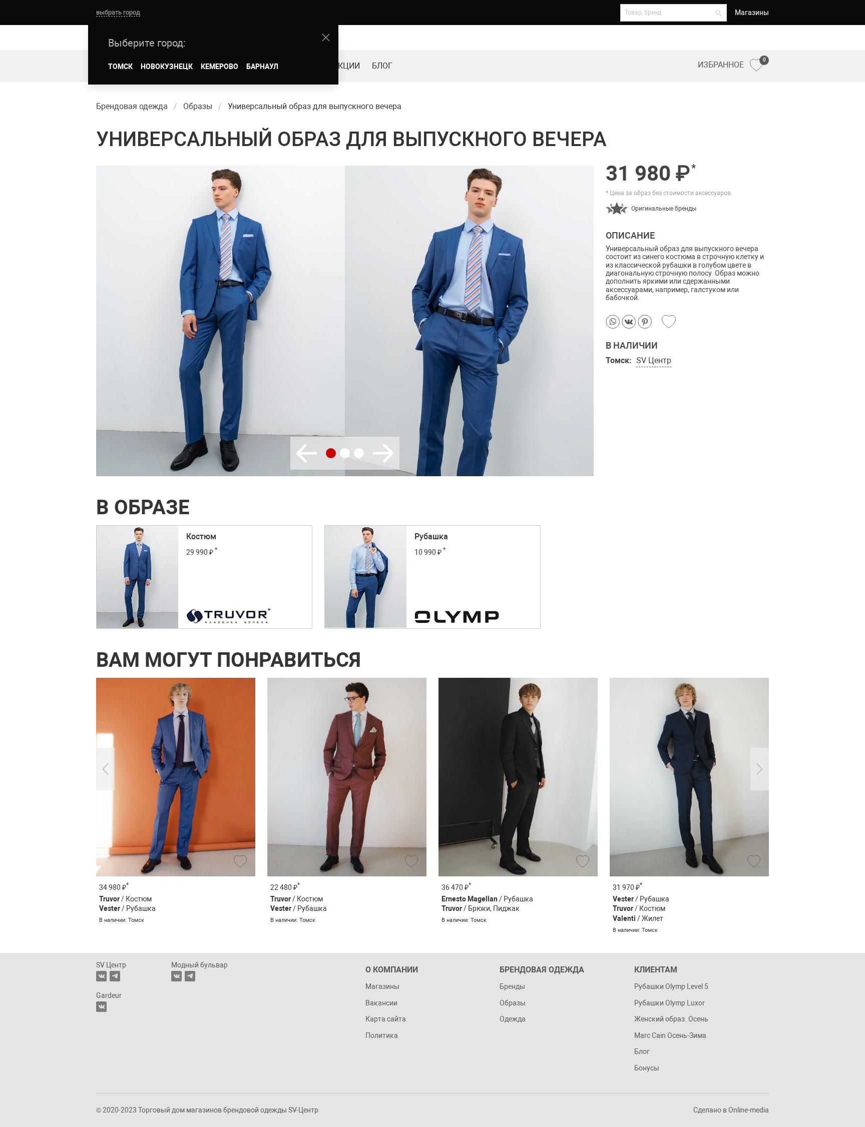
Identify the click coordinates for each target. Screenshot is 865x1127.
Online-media (748, 1110)
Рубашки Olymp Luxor (669, 1003)
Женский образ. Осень (671, 1019)
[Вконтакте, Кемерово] (101, 1006)
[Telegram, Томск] (115, 976)
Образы (513, 1003)
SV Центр (653, 360)
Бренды (512, 986)
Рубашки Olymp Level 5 (671, 986)
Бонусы (646, 1068)
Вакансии (381, 1003)
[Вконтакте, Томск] (101, 976)
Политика (381, 1035)
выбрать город (118, 12)
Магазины (752, 13)
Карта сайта (385, 1019)
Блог (382, 66)
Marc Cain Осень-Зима (670, 1035)
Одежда (513, 1019)
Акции (346, 66)
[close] (326, 38)
